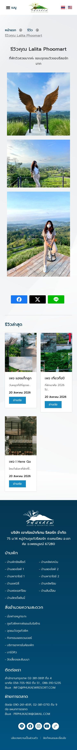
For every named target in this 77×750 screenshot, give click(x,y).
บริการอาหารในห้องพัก (20, 645)
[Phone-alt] (55, 726)
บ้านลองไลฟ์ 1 (15, 569)
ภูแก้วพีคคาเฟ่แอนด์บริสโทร (23, 623)
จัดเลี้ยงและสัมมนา (18, 659)
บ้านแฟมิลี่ (13, 583)
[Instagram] (38, 726)
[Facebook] (30, 726)
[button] (8, 7)
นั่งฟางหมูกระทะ (17, 616)
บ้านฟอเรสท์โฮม (16, 591)
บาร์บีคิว (12, 652)
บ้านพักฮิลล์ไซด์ (16, 562)
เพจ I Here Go (20, 461)
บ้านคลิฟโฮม (48, 583)
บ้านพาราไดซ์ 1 (15, 576)
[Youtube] (47, 726)
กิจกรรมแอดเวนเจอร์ (19, 638)
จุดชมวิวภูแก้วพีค (17, 631)
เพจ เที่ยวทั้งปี (54, 378)
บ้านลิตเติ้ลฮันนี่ (16, 598)
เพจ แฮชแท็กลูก (20, 378)
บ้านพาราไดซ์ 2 (50, 576)
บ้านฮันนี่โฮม (48, 591)
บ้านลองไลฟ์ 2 (50, 569)
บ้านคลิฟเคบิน (49, 562)
